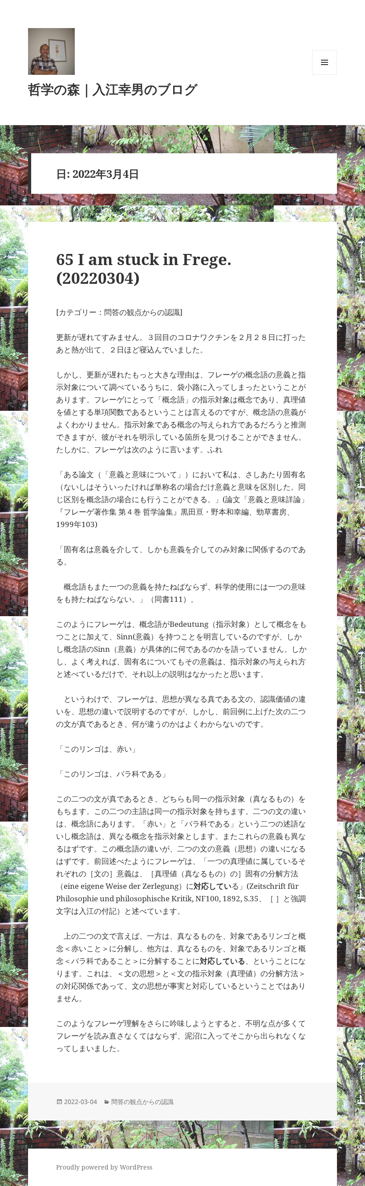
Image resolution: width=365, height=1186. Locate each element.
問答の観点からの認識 (142, 1101)
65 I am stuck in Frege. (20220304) (151, 268)
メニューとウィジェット (324, 74)
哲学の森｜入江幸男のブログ (113, 89)
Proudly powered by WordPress (104, 1167)
